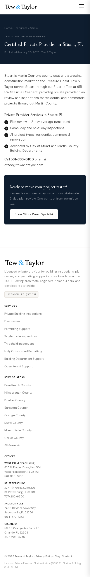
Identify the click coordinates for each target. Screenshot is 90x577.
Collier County (14, 438)
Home (8, 28)
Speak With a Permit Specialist (34, 214)
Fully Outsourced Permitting (23, 351)
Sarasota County (16, 408)
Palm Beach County (17, 385)
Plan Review (12, 321)
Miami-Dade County (18, 430)
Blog (57, 556)
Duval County (13, 423)
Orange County (15, 415)
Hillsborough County (18, 393)
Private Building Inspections (23, 314)
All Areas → (12, 445)
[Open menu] (81, 7)
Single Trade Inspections (21, 336)
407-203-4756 (14, 537)
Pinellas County (14, 400)
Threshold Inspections (19, 344)
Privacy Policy (44, 556)
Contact (67, 556)
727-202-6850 (14, 496)
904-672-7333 (14, 517)
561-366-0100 (14, 476)
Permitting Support (17, 329)
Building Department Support (24, 359)
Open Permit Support (18, 366)
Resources (21, 28)
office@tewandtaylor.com (23, 165)
